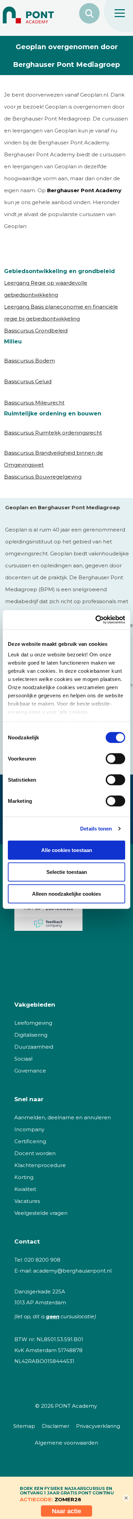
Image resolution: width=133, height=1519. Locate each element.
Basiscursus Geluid (27, 381)
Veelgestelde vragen (41, 1213)
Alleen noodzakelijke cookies (66, 893)
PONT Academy (76, 1406)
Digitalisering (30, 1035)
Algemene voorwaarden (66, 1442)
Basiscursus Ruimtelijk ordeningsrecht (53, 432)
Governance (30, 1070)
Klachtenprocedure (40, 1165)
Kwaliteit (25, 1189)
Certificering (30, 1141)
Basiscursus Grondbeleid (36, 330)
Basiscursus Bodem (29, 360)
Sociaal (23, 1058)
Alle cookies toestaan (66, 850)
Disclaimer (55, 1426)
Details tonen (96, 829)
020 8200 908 (42, 1260)
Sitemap (24, 1426)
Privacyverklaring (98, 1426)
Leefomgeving (33, 1023)
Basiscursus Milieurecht (34, 402)
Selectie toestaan (66, 872)
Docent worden (35, 1153)
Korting (23, 1177)
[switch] (115, 758)
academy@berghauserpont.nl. (73, 1270)
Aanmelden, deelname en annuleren (62, 1117)
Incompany (29, 1129)
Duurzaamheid (33, 1047)
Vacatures (27, 1201)
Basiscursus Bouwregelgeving (43, 476)
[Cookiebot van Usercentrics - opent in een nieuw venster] (95, 619)
